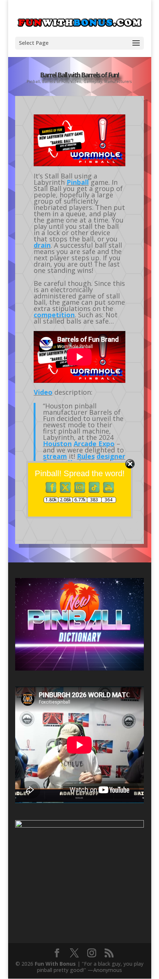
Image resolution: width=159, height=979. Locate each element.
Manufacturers (118, 81)
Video (76, 81)
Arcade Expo (94, 443)
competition (54, 314)
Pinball (33, 81)
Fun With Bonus (55, 963)
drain (42, 245)
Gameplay (93, 81)
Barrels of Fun (55, 81)
